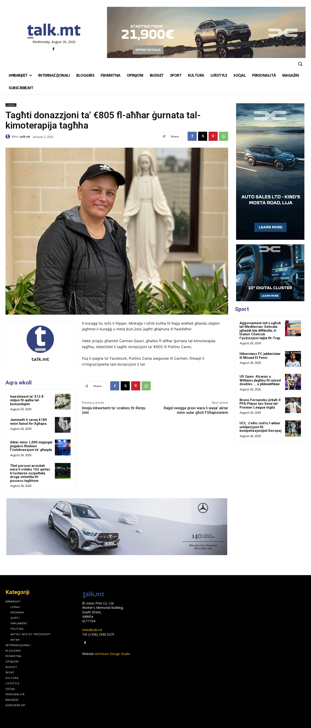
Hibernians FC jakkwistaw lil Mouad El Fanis (260, 356)
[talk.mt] (8, 136)
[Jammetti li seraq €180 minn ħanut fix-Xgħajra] (63, 425)
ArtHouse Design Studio (112, 654)
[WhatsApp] (223, 136)
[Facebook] (53, 49)
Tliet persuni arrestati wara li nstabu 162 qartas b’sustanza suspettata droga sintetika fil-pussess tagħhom (30, 473)
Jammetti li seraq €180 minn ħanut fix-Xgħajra (28, 422)
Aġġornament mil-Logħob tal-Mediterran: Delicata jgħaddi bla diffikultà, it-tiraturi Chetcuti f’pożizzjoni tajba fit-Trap (260, 330)
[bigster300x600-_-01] (270, 171)
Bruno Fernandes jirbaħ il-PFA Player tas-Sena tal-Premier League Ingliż (261, 404)
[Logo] (53, 31)
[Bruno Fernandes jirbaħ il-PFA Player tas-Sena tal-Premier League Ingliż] (293, 405)
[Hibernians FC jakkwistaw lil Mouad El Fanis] (293, 359)
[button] (300, 63)
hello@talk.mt (92, 630)
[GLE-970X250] (116, 526)
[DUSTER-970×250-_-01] (206, 32)
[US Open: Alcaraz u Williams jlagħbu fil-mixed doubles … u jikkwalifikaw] (293, 382)
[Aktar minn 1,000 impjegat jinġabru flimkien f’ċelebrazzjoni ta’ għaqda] (63, 447)
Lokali (10, 105)
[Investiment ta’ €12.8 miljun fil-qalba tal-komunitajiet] (63, 402)
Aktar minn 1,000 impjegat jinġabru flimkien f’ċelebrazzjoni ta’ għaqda (31, 446)
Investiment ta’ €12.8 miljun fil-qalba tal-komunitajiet (26, 400)
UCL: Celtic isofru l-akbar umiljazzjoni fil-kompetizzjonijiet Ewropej (260, 427)
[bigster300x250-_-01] (270, 272)
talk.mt (25, 136)
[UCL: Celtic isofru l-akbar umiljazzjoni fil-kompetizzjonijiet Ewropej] (293, 428)
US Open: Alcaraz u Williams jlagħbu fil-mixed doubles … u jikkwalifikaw (260, 380)
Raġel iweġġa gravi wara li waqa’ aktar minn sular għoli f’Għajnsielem (196, 410)
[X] (202, 136)
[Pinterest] (213, 136)
